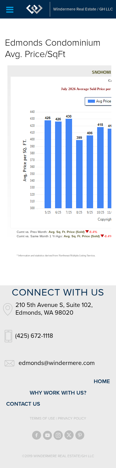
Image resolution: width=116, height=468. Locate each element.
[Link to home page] (34, 9)
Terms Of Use (42, 418)
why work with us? (58, 392)
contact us (23, 403)
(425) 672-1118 (34, 336)
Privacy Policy (72, 418)
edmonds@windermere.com (57, 363)
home (102, 381)
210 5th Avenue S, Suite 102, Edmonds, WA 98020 (54, 309)
